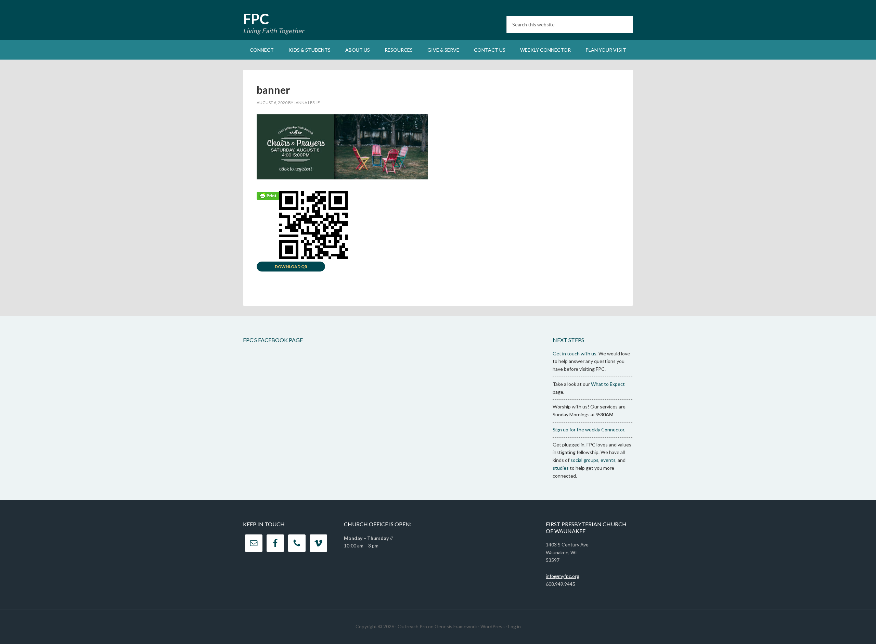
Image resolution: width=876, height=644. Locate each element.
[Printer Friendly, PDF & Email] (268, 195)
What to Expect (608, 384)
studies (561, 468)
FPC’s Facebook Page (273, 340)
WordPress (492, 626)
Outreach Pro (412, 626)
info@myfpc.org (562, 576)
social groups (584, 460)
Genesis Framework (456, 626)
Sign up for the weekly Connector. (589, 429)
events (608, 460)
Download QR (291, 266)
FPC (256, 18)
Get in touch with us (574, 353)
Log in (514, 626)
